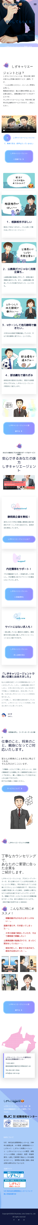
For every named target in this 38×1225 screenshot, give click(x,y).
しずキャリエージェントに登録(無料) (19, 594)
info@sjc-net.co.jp (13, 1073)
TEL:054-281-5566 (12, 1070)
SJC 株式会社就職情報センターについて (18, 1191)
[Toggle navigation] (36, 4)
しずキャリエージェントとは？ (19, 539)
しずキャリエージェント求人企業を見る (19, 652)
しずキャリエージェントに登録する (19, 156)
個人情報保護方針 (10, 1194)
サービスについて (13, 789)
